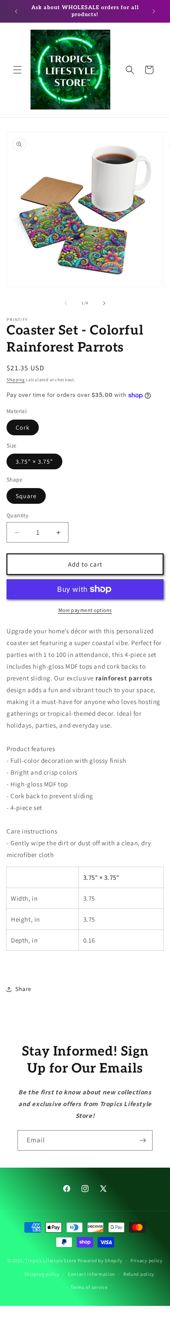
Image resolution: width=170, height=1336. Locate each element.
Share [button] (23, 989)
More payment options (85, 610)
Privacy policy (146, 1260)
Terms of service (89, 1287)
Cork (23, 427)
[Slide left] (65, 303)
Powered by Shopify (100, 1260)
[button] (17, 69)
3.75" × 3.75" (34, 461)
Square (26, 496)
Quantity (17, 515)
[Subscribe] (142, 1140)
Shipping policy (42, 1274)
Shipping (16, 380)
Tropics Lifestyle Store (50, 1260)
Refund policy (138, 1274)
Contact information (91, 1274)
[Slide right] (104, 303)
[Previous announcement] (16, 11)
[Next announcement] (153, 11)
